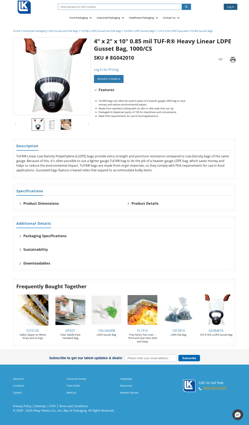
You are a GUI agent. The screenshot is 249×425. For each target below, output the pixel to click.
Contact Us (169, 17)
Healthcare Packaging (141, 17)
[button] (237, 414)
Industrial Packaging (108, 17)
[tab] (27, 146)
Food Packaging (78, 17)
